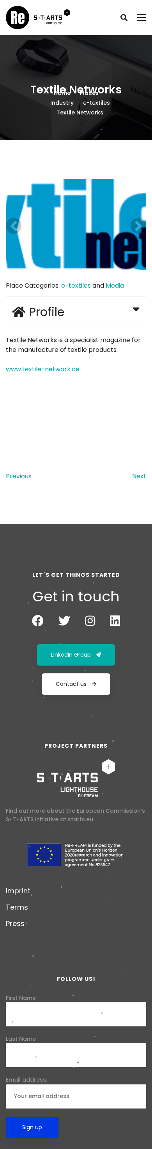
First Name (21, 998)
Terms (17, 907)
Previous (19, 476)
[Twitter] (64, 621)
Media (115, 285)
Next (139, 476)
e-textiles (96, 103)
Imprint (18, 891)
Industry (62, 103)
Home (62, 93)
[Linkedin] (115, 621)
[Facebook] (37, 621)
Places (89, 93)
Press (15, 923)
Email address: (26, 1080)
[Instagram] (90, 621)
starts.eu (80, 819)
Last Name (21, 1039)
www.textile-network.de (43, 369)
